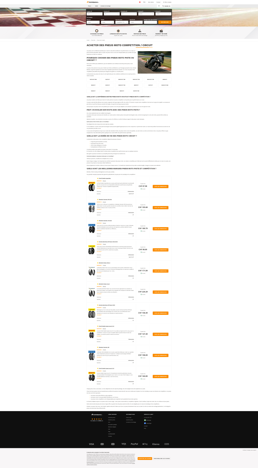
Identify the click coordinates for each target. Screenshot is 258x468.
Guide (96, 6)
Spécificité (132, 19)
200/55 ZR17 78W (121, 79)
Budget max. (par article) (150, 19)
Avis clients (151, 2)
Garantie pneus (111, 417)
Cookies (110, 436)
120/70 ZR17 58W (93, 79)
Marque (89, 19)
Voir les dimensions (160, 186)
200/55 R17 (136, 85)
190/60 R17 (93, 91)
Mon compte (168, 2)
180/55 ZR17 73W (150, 79)
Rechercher (165, 22)
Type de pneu (118, 19)
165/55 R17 (107, 85)
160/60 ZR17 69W (164, 85)
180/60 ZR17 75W (121, 85)
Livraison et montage (105, 6)
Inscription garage (112, 424)
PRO (144, 2)
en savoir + (99, 188)
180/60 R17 (93, 85)
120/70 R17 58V (136, 91)
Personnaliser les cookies (162, 458)
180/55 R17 (122, 91)
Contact (158, 2)
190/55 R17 (107, 91)
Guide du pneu (111, 419)
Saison (102, 19)
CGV (109, 429)
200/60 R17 (165, 79)
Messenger (148, 423)
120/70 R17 (107, 79)
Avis (109, 422)
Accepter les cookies (144, 458)
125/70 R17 (150, 85)
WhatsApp (148, 420)
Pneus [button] (89, 6)
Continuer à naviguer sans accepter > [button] (250, 450)
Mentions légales (112, 427)
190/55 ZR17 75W (136, 79)
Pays (109, 431)
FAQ (145, 428)
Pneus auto (128, 417)
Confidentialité (111, 434)
